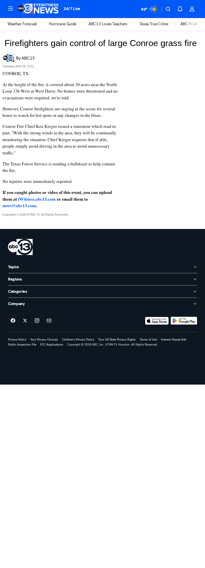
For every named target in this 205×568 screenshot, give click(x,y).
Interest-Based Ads (173, 339)
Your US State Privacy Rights (117, 339)
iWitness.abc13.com (37, 199)
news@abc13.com (19, 205)
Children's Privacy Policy (78, 339)
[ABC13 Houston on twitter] (25, 321)
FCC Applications (51, 344)
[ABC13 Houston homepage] (38, 9)
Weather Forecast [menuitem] (22, 24)
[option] (28, 24)
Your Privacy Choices (44, 339)
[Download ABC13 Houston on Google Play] (184, 321)
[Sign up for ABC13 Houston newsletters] (49, 321)
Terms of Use (148, 339)
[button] (10, 9)
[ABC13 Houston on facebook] (13, 321)
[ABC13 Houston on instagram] (37, 321)
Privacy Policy (17, 339)
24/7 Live (72, 8)
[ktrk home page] (20, 247)
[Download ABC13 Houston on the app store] (157, 321)
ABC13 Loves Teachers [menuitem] (107, 24)
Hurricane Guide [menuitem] (62, 24)
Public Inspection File (22, 344)
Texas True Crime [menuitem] (154, 24)
